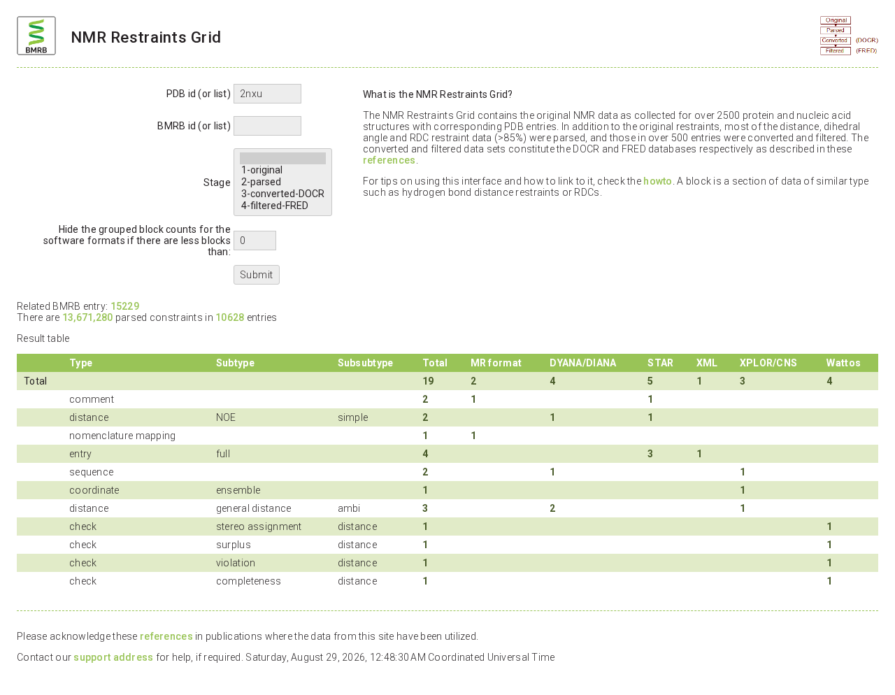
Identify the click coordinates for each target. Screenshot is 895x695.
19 (428, 381)
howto (657, 181)
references (389, 160)
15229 (124, 306)
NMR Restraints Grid (146, 37)
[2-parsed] (283, 182)
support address (113, 657)
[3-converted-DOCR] (283, 194)
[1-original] (283, 170)
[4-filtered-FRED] (283, 206)
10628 (229, 317)
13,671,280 (87, 317)
